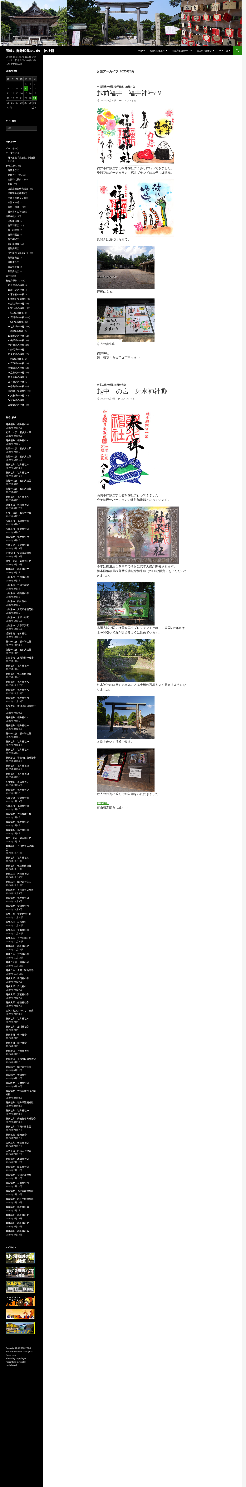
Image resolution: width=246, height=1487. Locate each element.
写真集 (11, 170)
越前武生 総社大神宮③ (18, 1066)
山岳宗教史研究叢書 (18, 188)
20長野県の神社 (16, 340)
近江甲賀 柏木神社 (16, 633)
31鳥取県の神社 (16, 395)
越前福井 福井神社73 (17, 681)
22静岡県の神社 (16, 349)
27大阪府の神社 (16, 377)
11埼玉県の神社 (16, 289)
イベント (10, 148)
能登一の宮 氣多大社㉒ (18, 448)
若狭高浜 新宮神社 (16, 922)
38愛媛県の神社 (16, 404)
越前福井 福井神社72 (17, 689)
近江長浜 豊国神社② (17, 504)
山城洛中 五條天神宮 (17, 585)
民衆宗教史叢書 (16, 193)
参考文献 (10, 165)
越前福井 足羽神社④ (17, 1182)
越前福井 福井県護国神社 (19, 1102)
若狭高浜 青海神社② (17, 930)
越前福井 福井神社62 (17, 857)
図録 (10, 184)
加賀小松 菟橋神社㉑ (17, 520)
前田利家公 (13, 225)
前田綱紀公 (13, 239)
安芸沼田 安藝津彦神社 (18, 553)
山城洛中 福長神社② (17, 593)
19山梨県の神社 (16, 335)
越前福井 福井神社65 (17, 773)
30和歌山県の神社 (17, 390)
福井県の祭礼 (16, 331)
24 (34, 98)
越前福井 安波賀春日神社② (21, 1118)
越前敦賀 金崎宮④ (16, 1134)
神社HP (141, 50)
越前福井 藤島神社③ (17, 1166)
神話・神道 (13, 202)
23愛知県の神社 (16, 354)
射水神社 (103, 803)
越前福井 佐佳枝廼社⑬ (18, 813)
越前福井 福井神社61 (17, 897)
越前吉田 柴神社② (16, 1042)
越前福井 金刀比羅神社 (18, 1174)
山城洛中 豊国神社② (17, 577)
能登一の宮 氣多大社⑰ (18, 561)
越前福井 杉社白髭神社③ (19, 1199)
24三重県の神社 (16, 363)
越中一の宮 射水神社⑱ (132, 391)
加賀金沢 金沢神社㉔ (17, 544)
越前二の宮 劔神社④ (17, 962)
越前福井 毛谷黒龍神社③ (19, 1190)
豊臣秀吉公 (13, 271)
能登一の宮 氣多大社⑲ (18, 488)
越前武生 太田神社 (16, 1074)
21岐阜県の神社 (16, 344)
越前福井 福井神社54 (17, 1231)
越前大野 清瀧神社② (17, 994)
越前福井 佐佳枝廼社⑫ (18, 865)
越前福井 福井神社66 (17, 765)
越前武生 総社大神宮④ (18, 881)
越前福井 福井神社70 (17, 717)
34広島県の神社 (16, 400)
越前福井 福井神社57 (17, 1207)
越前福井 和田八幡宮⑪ (18, 1126)
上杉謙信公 (13, 220)
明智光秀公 (13, 248)
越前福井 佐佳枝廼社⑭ (18, 673)
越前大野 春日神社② (17, 978)
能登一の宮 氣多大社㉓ (18, 432)
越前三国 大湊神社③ (17, 873)
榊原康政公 (13, 262)
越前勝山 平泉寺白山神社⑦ (21, 1058)
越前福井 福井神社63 (17, 822)
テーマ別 (223, 50)
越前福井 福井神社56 (17, 1215)
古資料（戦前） (16, 179)
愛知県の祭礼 (16, 358)
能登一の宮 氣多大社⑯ (18, 649)
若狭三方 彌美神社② (17, 1142)
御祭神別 (10, 216)
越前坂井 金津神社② (17, 1082)
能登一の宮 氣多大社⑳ (18, 480)
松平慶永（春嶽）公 (124, 86)
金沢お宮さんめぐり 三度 (19, 1010)
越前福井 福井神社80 (17, 440)
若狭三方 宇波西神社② (18, 913)
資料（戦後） (15, 207)
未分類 (9, 276)
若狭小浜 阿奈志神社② (18, 1150)
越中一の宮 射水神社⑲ (18, 641)
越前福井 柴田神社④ (17, 905)
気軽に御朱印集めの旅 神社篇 (30, 50)
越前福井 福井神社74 (17, 665)
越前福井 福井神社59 (17, 1018)
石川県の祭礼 (16, 322)
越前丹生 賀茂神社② (17, 954)
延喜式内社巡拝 (157, 50)
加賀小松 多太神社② (17, 528)
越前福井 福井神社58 (17, 1110)
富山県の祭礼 (16, 312)
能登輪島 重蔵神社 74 (18, 781)
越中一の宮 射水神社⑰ (18, 838)
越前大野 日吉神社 (16, 986)
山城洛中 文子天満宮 (17, 625)
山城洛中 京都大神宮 (17, 617)
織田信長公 (13, 266)
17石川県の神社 (16, 317)
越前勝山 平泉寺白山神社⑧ (21, 757)
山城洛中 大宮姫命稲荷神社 (21, 609)
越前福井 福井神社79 (17, 464)
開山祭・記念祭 (204, 50)
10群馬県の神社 (16, 285)
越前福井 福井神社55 (17, 1223)
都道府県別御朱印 (180, 50)
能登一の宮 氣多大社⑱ (18, 512)
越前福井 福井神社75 (17, 569)
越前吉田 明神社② (16, 1034)
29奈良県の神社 (16, 386)
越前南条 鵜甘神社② (17, 830)
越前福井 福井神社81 (17, 424)
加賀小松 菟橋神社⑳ (17, 805)
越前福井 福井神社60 (17, 946)
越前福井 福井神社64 (17, 789)
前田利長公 (120, 384)
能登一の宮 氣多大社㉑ (18, 456)
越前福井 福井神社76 (17, 536)
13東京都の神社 (16, 294)
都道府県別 (11, 280)
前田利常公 (13, 230)
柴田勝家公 (13, 257)
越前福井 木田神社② (17, 1158)
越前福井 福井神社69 (129, 93)
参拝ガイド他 (15, 174)
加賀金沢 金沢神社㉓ (17, 797)
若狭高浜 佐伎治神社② (18, 938)
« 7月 (9, 107)
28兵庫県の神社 (16, 381)
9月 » (33, 107)
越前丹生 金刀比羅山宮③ (19, 970)
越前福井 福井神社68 (17, 741)
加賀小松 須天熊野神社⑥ (19, 657)
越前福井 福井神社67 (17, 749)
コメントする (129, 100)
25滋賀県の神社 (16, 367)
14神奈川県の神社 (17, 299)
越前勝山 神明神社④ (17, 1050)
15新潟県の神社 (16, 303)
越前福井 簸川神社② (17, 1026)
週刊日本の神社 (16, 211)
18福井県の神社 (105, 86)
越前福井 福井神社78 (17, 472)
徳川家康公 (13, 243)
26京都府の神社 (16, 372)
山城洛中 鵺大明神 (16, 601)
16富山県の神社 (105, 384)
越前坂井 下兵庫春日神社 (19, 889)
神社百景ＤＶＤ (16, 197)
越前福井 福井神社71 (17, 697)
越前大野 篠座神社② (17, 1002)
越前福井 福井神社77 (17, 496)
